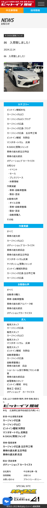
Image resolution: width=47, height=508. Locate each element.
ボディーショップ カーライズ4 (20, 160)
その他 (10, 219)
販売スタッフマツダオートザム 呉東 (18, 341)
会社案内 (7, 471)
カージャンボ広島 (15, 123)
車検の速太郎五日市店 (18, 151)
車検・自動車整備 (18, 190)
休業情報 (14, 181)
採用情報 (35, 10)
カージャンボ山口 (15, 114)
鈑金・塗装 (15, 194)
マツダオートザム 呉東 (18, 142)
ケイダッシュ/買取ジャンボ (19, 263)
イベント (13, 169)
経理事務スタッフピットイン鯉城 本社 (17, 382)
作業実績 (11, 186)
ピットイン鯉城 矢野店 (18, 137)
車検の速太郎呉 (14, 156)
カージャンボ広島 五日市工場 (22, 133)
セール (13, 173)
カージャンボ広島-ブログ (18, 128)
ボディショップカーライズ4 (19, 313)
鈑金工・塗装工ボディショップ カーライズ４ (20, 390)
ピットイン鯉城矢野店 (17, 268)
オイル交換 (15, 202)
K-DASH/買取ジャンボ (14, 35)
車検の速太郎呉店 (16, 249)
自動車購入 (15, 214)
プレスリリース (16, 177)
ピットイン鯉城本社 (16, 109)
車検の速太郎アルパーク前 (20, 303)
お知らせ (11, 165)
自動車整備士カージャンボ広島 (15, 356)
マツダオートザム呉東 (17, 259)
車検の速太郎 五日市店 (15, 450)
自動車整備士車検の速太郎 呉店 (17, 364)
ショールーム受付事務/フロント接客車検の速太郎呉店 (23, 373)
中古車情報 (12, 10)
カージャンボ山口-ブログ (18, 119)
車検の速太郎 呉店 (12, 454)
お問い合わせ (8, 479)
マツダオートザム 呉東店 (15, 432)
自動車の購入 (13, 294)
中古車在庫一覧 (30, 471)
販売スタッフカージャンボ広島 (15, 326)
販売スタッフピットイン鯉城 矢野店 (18, 349)
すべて (10, 231)
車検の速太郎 (13, 235)
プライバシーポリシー (33, 479)
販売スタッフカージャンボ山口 (15, 333)
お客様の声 (12, 198)
